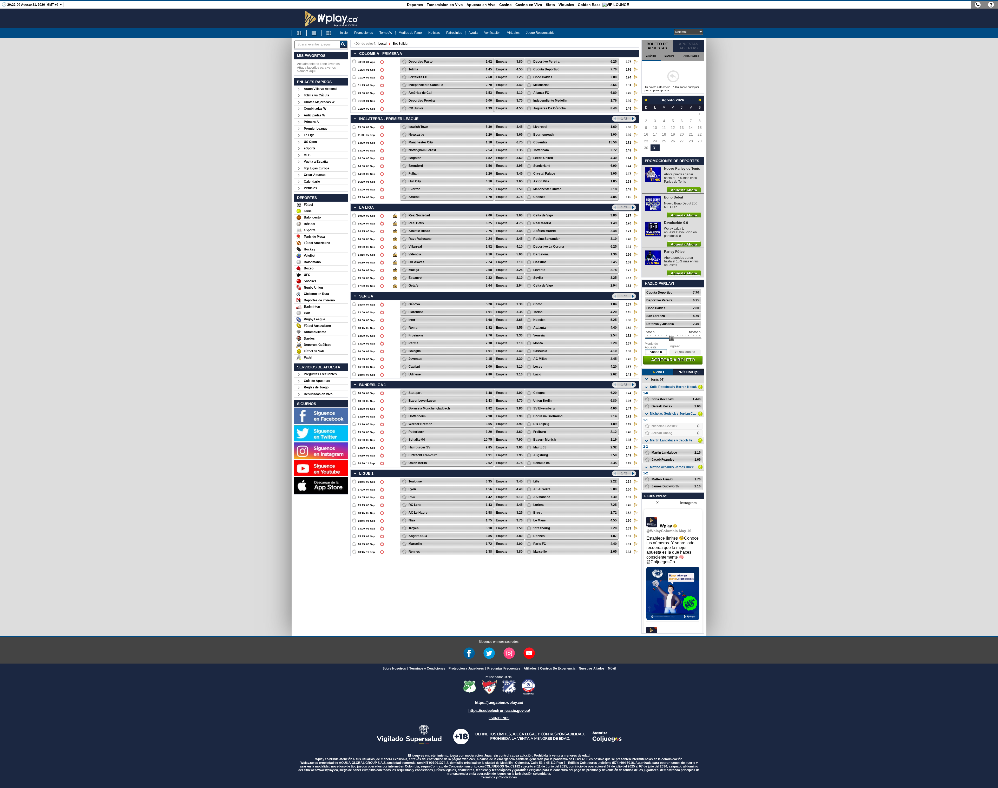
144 (628, 158)
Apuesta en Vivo (481, 5)
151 (628, 85)
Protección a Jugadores (466, 668)
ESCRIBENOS (499, 718)
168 (628, 127)
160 (628, 489)
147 (628, 174)
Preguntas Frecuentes (320, 374)
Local (382, 43)
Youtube (529, 653)
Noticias (434, 33)
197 (628, 62)
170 (628, 223)
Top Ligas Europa (316, 168)
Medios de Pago (410, 33)
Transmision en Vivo (445, 5)
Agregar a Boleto (673, 360)
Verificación (492, 33)
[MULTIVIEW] (328, 33)
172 (628, 270)
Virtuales (566, 5)
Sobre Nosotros (394, 668)
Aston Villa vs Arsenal (320, 89)
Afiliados (530, 668)
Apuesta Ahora (684, 190)
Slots (550, 5)
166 (628, 254)
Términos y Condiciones (427, 668)
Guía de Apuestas (317, 381)
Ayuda (473, 33)
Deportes (415, 5)
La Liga (309, 135)
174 (628, 393)
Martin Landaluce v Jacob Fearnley (673, 440)
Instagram (688, 503)
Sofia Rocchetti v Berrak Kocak (673, 387)
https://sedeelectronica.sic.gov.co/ (499, 710)
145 (628, 108)
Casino (505, 5)
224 (628, 482)
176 (628, 69)
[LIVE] (299, 33)
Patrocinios (454, 33)
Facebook (469, 653)
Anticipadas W (314, 115)
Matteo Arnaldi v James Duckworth (673, 467)
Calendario (312, 181)
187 (628, 215)
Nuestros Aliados (592, 668)
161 (628, 544)
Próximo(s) (689, 372)
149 (628, 93)
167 (628, 278)
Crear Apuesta (315, 175)
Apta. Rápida (691, 56)
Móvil (612, 668)
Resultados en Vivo (318, 394)
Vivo (657, 372)
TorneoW (385, 33)
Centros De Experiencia (557, 668)
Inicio (344, 33)
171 (628, 142)
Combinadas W (315, 108)
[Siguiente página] (633, 119)
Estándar (651, 56)
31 (655, 148)
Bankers (669, 56)
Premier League (315, 128)
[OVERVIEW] (314, 33)
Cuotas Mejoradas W (319, 102)
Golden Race (589, 5)
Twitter (489, 653)
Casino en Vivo (528, 5)
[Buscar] (343, 44)
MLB (307, 155)
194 (628, 77)
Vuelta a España (316, 161)
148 (628, 150)
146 (628, 401)
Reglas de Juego (316, 387)
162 (628, 497)
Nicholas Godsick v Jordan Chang (673, 413)
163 (628, 286)
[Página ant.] (614, 119)
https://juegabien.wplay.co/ (499, 702)
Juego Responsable (540, 33)
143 (628, 374)
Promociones (363, 33)
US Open (310, 142)
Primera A (311, 122)
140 (628, 505)
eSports (310, 148)
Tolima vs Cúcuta (316, 95)
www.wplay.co (327, 770)
